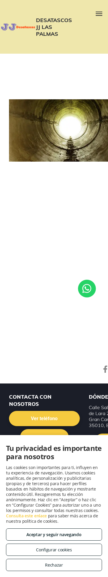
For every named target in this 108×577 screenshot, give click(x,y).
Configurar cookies (54, 550)
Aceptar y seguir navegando (53, 534)
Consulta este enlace (26, 516)
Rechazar (54, 565)
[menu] (99, 14)
